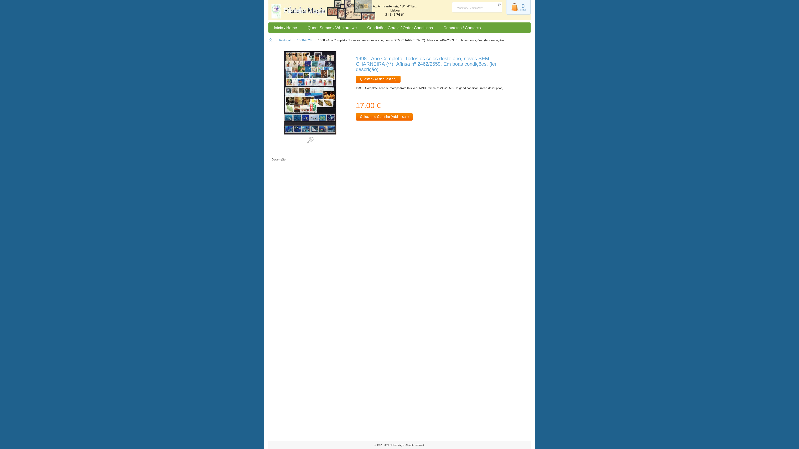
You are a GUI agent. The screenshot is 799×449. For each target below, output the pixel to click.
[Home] (301, 12)
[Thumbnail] (310, 92)
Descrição (279, 159)
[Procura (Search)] (499, 4)
